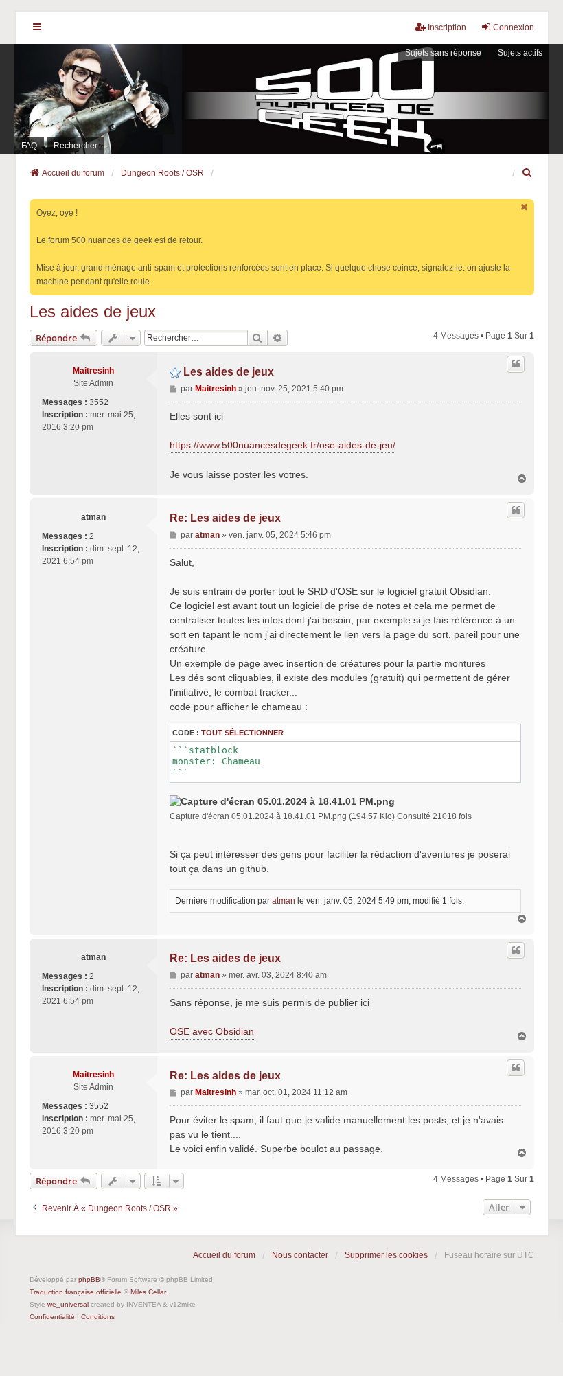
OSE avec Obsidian (212, 1031)
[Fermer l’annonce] (525, 207)
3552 (98, 402)
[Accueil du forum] (281, 99)
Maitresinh (93, 371)
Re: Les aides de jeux (225, 518)
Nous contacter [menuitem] (300, 1255)
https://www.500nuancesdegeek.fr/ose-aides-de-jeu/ (282, 444)
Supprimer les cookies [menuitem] (386, 1255)
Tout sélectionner (242, 733)
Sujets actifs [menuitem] (520, 53)
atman (93, 517)
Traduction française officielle (76, 1292)
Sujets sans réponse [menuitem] (443, 53)
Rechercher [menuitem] (75, 145)
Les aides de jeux (93, 311)
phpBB (89, 1279)
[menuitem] (528, 173)
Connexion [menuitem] (513, 27)
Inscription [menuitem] (447, 27)
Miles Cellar (148, 1292)
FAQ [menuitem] (29, 145)
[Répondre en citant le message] (516, 364)
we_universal (68, 1304)
